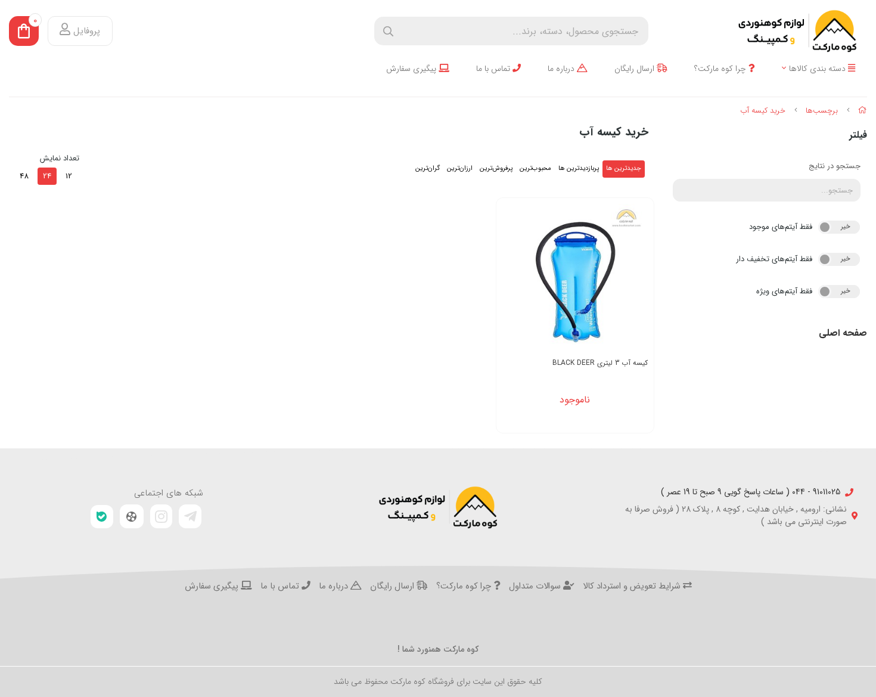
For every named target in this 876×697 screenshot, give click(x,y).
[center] (388, 31)
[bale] (102, 516)
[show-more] (638, 281)
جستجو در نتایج (835, 166)
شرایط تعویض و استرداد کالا (633, 586)
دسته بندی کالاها (818, 69)
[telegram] (190, 516)
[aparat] (132, 516)
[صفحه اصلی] (862, 110)
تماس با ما (494, 69)
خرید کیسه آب (762, 110)
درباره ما (562, 69)
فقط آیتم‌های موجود (780, 227)
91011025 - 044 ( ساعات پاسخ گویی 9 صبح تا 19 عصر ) (750, 492)
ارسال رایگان (635, 69)
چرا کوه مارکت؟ (721, 69)
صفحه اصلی (843, 333)
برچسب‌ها (822, 110)
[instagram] (161, 516)
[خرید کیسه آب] (438, 507)
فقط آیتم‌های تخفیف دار (774, 259)
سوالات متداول (536, 586)
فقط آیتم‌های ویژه (784, 291)
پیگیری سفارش (412, 69)
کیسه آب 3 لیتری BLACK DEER (600, 362)
